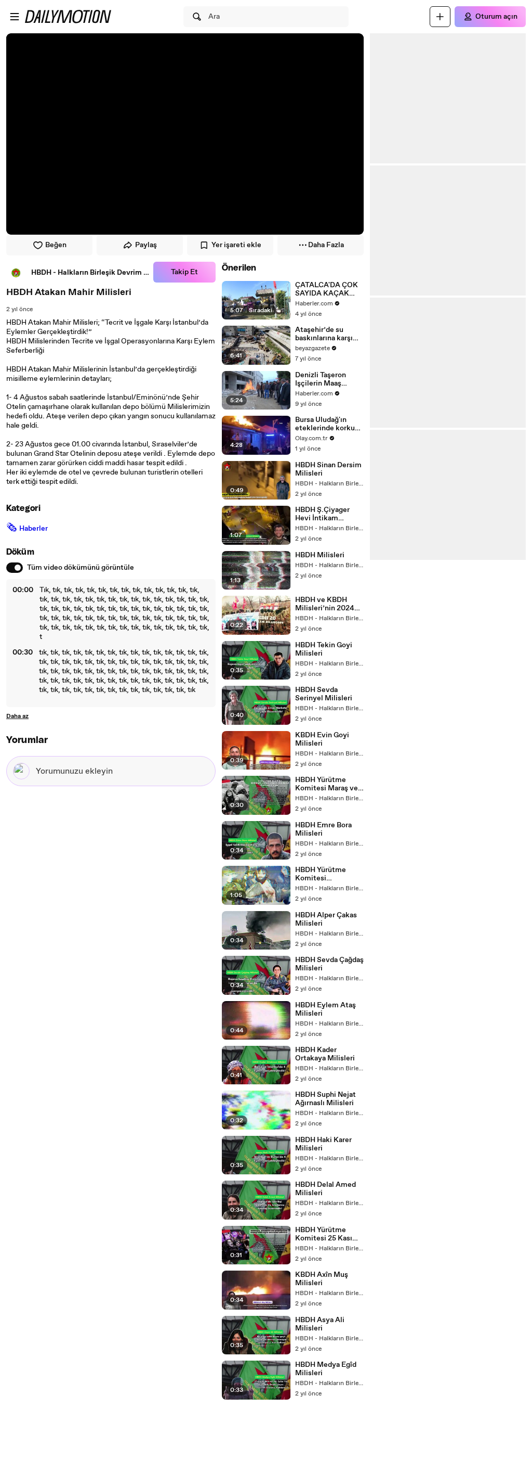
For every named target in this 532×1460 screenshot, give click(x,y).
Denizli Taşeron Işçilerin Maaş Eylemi (320, 379)
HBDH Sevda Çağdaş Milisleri (329, 964)
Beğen (55, 245)
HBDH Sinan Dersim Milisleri (328, 469)
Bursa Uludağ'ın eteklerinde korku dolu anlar (325, 424)
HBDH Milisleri (319, 555)
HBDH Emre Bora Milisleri (323, 829)
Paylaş (146, 245)
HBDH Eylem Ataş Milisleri (325, 1009)
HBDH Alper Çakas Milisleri (326, 919)
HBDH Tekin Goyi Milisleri (323, 649)
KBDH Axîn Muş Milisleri (321, 1279)
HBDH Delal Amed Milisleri (325, 1189)
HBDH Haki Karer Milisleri (323, 1144)
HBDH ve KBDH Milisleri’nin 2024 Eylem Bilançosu (324, 604)
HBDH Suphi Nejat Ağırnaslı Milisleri (325, 1099)
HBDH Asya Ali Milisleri (319, 1324)
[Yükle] (440, 16)
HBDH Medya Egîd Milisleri (325, 1369)
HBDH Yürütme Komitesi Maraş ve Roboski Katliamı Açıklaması (326, 784)
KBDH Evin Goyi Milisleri (322, 739)
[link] (77, 272)
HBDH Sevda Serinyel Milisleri (323, 694)
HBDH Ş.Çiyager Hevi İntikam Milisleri (322, 514)
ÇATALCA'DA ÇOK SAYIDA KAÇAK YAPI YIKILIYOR (326, 289)
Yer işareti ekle (236, 245)
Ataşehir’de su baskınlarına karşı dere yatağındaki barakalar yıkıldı (324, 334)
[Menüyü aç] (14, 16)
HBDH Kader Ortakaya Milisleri (325, 1054)
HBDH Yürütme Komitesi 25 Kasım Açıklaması (327, 1234)
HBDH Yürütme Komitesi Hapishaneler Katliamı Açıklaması (329, 874)
